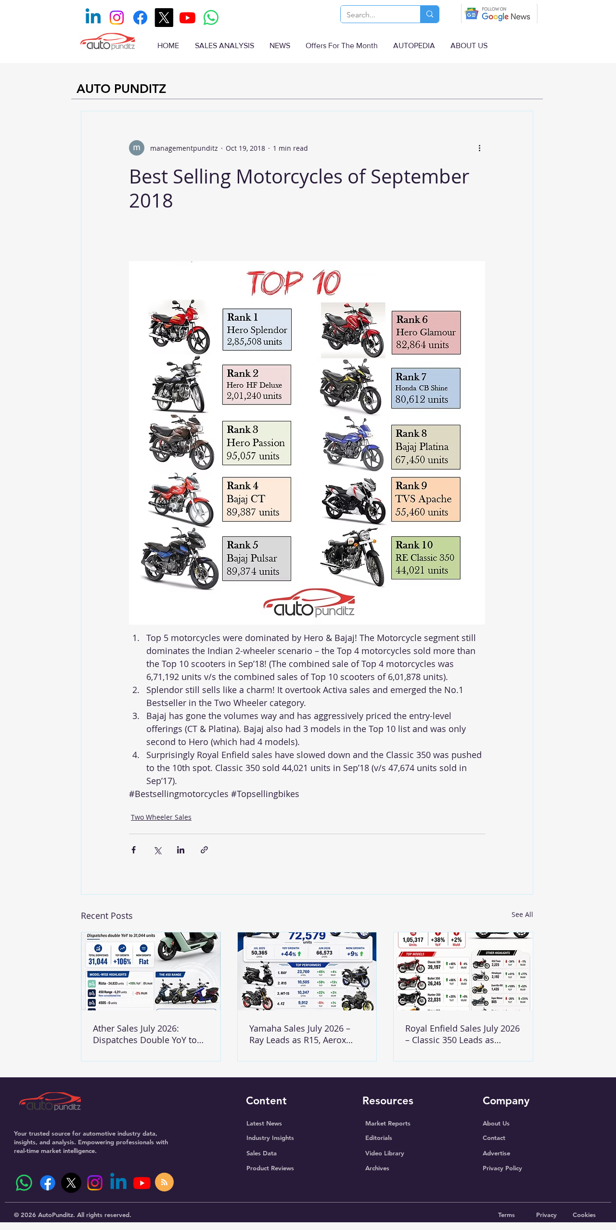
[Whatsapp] (211, 17)
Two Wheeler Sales (161, 817)
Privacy (546, 1214)
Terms (506, 1214)
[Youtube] (187, 17)
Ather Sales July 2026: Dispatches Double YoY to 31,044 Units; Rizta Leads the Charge (150, 1034)
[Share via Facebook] (133, 849)
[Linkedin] (93, 17)
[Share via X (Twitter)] (157, 849)
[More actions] (479, 148)
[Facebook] (140, 17)
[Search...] (429, 14)
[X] (163, 17)
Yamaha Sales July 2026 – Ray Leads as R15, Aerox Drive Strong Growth (299, 1034)
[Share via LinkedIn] (180, 849)
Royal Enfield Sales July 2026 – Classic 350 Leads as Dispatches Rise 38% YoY (462, 1034)
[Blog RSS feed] (164, 1182)
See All (522, 914)
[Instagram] (116, 17)
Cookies (584, 1214)
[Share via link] (204, 849)
